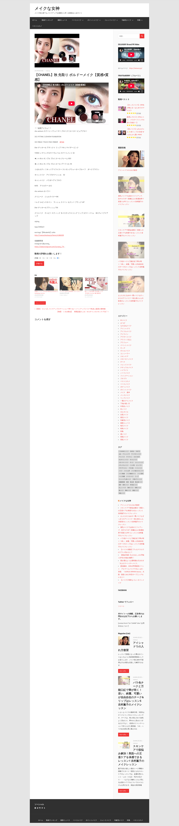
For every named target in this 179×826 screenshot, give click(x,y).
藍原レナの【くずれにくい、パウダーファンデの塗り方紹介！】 (135, 119)
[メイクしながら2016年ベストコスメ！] (71, 283)
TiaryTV (138, 451)
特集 (138, 20)
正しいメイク (122, 487)
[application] (131, 54)
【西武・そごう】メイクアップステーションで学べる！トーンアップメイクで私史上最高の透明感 (70, 309)
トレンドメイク (110, 20)
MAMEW (132, 451)
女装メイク (124, 415)
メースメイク (130, 476)
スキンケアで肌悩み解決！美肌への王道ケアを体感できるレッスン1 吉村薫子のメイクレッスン (131, 510)
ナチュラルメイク (126, 367)
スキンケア (124, 356)
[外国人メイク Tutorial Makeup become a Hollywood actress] (46, 283)
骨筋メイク (124, 440)
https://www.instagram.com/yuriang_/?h (49, 247)
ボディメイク (125, 387)
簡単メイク (128, 490)
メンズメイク (125, 395)
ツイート (121, 606)
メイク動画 (122, 473)
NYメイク (123, 320)
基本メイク (126, 485)
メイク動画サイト (131, 473)
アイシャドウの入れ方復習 (129, 505)
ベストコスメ (37, 26)
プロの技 (131, 468)
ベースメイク (76, 20)
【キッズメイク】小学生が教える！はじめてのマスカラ (135, 107)
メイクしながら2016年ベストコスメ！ (71, 291)
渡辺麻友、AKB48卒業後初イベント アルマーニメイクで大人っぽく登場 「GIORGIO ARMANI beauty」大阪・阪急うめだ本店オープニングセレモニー (131, 571)
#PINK (62, 142)
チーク (122, 362)
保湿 (127, 482)
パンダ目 (132, 465)
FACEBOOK (122, 590)
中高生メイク (125, 406)
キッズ (122, 348)
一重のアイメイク (126, 401)
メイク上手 (127, 471)
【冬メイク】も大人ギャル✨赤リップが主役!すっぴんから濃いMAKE (135, 132)
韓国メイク (124, 437)
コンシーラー (125, 353)
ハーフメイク (125, 373)
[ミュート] (139, 60)
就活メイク (124, 417)
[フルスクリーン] (142, 60)
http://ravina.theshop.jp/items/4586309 (49, 235)
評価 (36, 258)
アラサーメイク (125, 337)
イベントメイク (125, 345)
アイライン (124, 334)
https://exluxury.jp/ (135, 68)
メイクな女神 (47, 8)
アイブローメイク (136, 454)
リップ (137, 476)
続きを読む (123, 671)
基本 (120, 485)
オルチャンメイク (123, 459)
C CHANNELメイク (124, 451)
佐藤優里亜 (122, 482)
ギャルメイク (125, 351)
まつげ (122, 323)
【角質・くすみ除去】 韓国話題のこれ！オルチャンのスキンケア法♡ (82, 312)
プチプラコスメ (123, 468)
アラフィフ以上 (125, 340)
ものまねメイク (125, 326)
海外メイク (130, 487)
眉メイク (123, 434)
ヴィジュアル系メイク (125, 479)
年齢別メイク (126, 20)
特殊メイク (124, 428)
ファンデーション (126, 376)
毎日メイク (124, 426)
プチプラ (123, 378)
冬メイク (123, 409)
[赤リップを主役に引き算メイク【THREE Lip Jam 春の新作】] (96, 283)
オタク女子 (137, 457)
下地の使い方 (125, 403)
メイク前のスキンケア (137, 471)
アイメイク (122, 457)
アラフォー (124, 342)
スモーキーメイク (126, 359)
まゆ (120, 454)
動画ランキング (47, 20)
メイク (120, 471)
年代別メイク (133, 485)
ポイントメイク (93, 20)
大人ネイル (124, 412)
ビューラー (139, 465)
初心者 (132, 482)
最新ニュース (62, 20)
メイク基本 (140, 473)
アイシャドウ (125, 328)
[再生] (120, 60)
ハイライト (124, 370)
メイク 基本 (125, 392)
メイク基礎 (122, 476)
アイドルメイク (125, 331)
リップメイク (125, 398)
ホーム (34, 20)
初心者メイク (138, 482)
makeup (48, 71)
